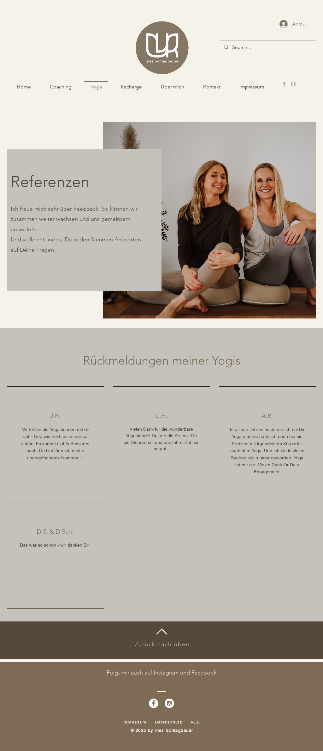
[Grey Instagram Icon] (294, 84)
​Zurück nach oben (162, 644)
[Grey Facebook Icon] (284, 84)
